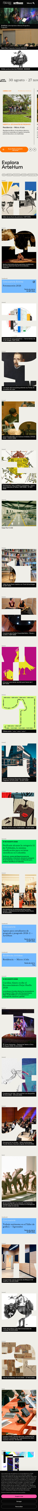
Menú (29, 3)
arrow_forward (34, 149)
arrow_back (30, 149)
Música (9, 175)
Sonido (23, 175)
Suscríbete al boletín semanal (15, 149)
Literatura (16, 175)
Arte (3, 175)
